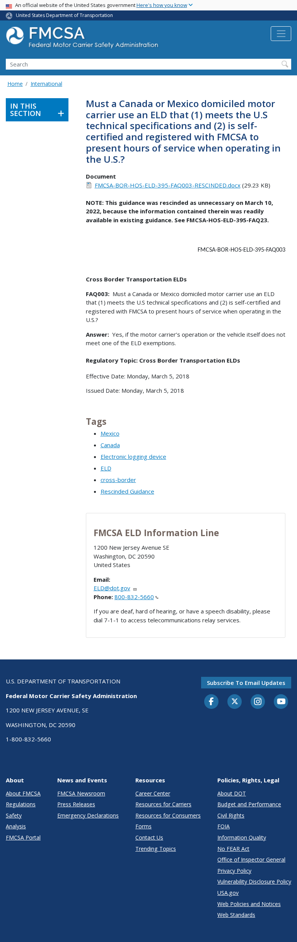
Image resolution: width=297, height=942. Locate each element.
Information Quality (241, 837)
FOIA (223, 826)
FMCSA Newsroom (81, 793)
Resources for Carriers (163, 804)
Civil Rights (230, 815)
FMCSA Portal (23, 837)
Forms (143, 826)
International (46, 83)
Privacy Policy (234, 870)
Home (15, 83)
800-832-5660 (134, 597)
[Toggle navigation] (281, 33)
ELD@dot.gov (112, 588)
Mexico (110, 433)
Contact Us (149, 837)
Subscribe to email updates (246, 682)
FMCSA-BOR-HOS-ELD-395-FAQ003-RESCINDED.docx (168, 185)
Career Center (152, 793)
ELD (106, 468)
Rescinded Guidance (127, 491)
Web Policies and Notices (249, 904)
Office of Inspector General (251, 859)
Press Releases (76, 804)
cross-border (118, 480)
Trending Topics (155, 848)
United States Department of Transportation (64, 15)
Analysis (16, 826)
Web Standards (236, 914)
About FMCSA (23, 793)
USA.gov (228, 892)
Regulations (21, 804)
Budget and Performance (249, 804)
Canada (110, 445)
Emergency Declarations (88, 815)
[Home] (83, 39)
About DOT (231, 793)
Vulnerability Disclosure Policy (254, 881)
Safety (14, 815)
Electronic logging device (133, 456)
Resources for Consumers (168, 815)
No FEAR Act (233, 848)
